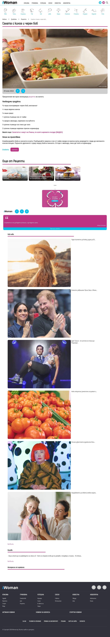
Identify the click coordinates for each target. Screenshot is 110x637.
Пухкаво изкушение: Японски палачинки (11, 177)
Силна (38, 601)
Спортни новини (76, 612)
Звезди (74, 598)
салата (14, 150)
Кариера (39, 598)
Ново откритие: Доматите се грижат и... (84, 392)
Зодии (39, 606)
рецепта (32, 97)
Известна (58, 3)
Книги (91, 601)
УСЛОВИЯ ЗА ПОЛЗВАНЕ (35, 621)
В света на (40, 603)
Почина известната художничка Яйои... (83, 442)
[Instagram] (27, 212)
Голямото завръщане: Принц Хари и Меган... (84, 290)
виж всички (11, 544)
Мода (3, 606)
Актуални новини (8, 612)
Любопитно (93, 598)
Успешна (43, 3)
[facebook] (17, 212)
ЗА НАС (24, 621)
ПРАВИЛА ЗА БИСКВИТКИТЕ (51, 621)
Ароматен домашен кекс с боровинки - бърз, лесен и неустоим (67, 177)
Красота (4, 601)
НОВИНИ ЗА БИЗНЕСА (43, 612)
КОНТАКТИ (82, 621)
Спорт (4, 603)
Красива (26, 3)
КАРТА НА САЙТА (72, 621)
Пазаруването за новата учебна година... (83, 493)
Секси (50, 3)
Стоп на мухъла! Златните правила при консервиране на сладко (40, 177)
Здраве (4, 598)
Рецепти (22, 603)
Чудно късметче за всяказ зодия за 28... (83, 240)
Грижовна (35, 3)
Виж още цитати (55, 229)
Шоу (74, 601)
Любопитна (66, 3)
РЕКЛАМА (63, 621)
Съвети (57, 598)
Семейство (23, 598)
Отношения (58, 601)
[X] (22, 212)
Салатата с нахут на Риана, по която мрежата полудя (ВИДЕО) (37, 132)
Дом (21, 601)
